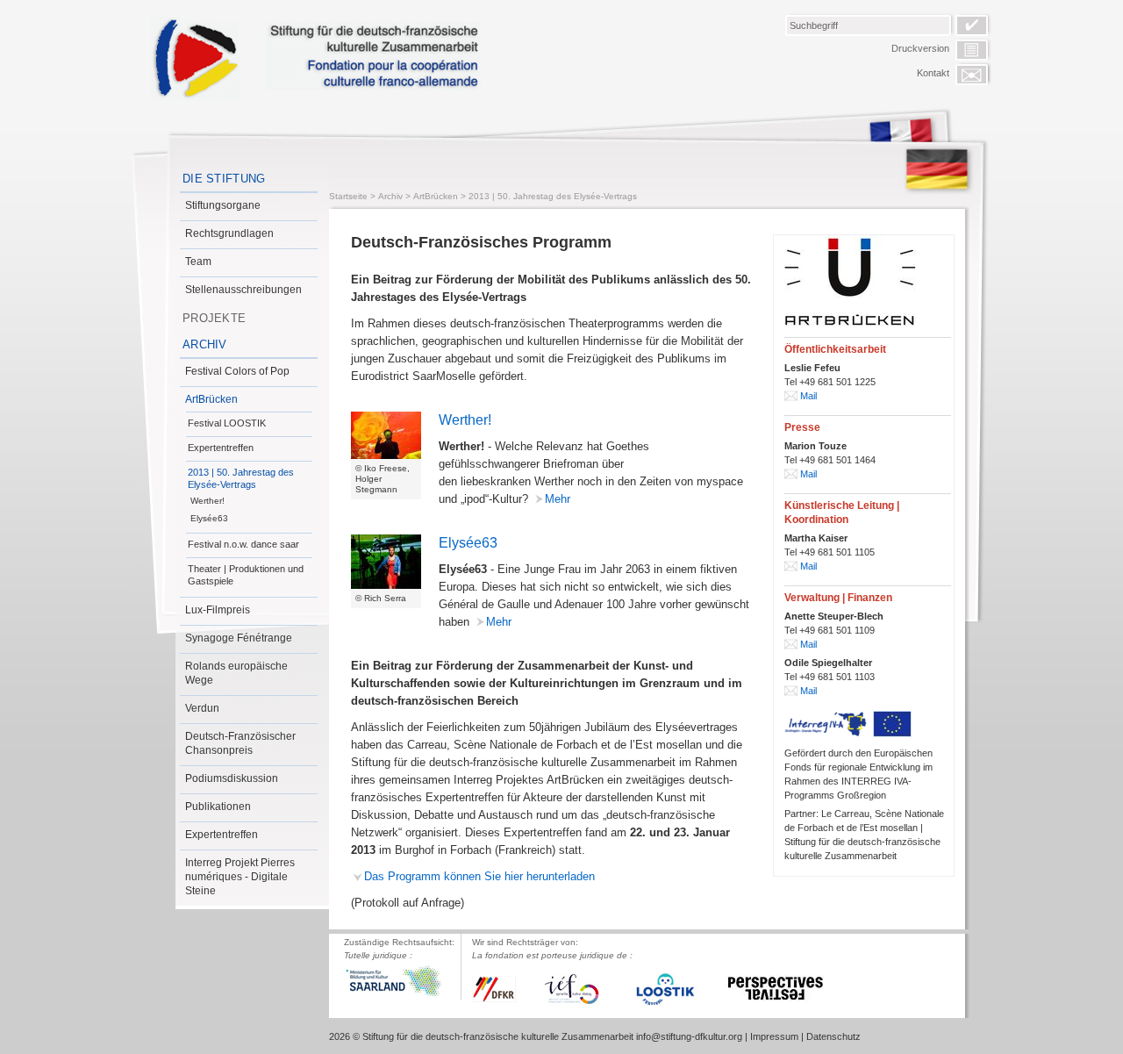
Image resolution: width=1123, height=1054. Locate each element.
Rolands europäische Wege (236, 673)
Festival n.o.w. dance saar (243, 544)
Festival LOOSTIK (227, 423)
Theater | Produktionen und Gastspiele (246, 574)
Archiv (204, 344)
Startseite (348, 196)
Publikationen (218, 806)
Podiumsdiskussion (231, 778)
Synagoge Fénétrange (238, 638)
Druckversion (920, 48)
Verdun (202, 708)
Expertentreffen (221, 447)
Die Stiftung (224, 178)
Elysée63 (209, 518)
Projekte (214, 318)
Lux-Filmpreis (217, 610)
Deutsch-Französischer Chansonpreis (240, 743)
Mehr (557, 498)
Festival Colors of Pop (237, 371)
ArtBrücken (211, 399)
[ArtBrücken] (850, 281)
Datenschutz (833, 1036)
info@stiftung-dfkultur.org (689, 1036)
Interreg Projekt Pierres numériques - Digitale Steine (240, 877)
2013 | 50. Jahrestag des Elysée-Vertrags (241, 478)
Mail (808, 396)
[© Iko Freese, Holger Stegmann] (386, 435)
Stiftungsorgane (223, 205)
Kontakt (933, 73)
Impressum (774, 1036)
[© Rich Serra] (386, 561)
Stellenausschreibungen (243, 289)
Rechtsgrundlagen (229, 233)
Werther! (207, 500)
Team (198, 261)
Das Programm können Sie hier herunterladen (479, 876)
